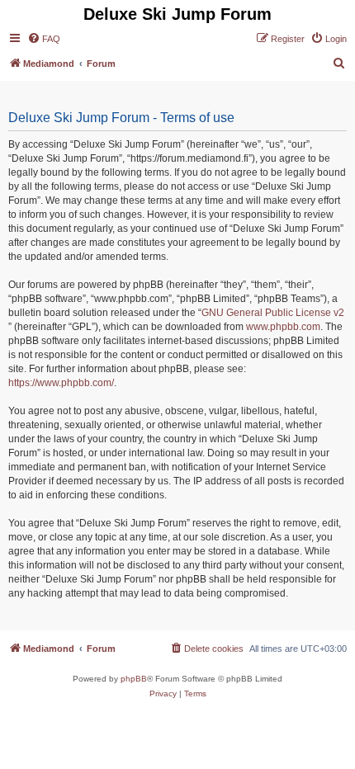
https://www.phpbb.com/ (61, 383)
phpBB (134, 678)
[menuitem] (43, 39)
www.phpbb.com (283, 327)
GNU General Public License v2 (272, 312)
